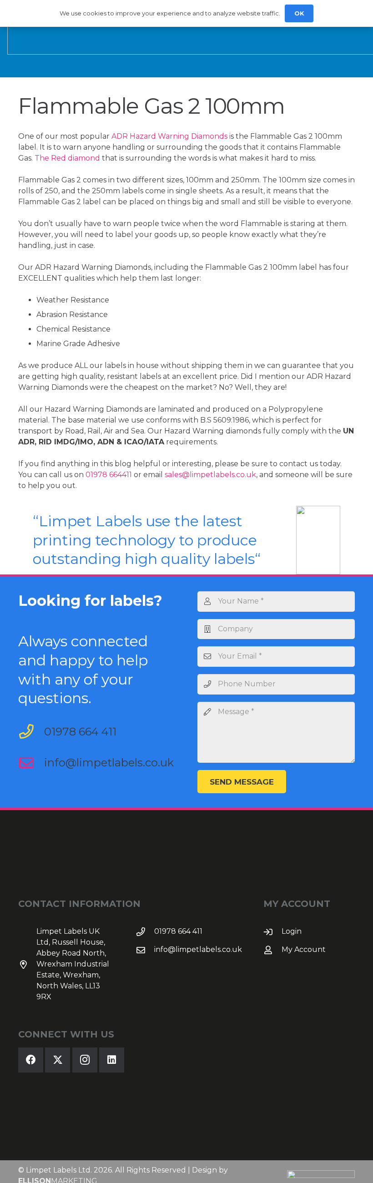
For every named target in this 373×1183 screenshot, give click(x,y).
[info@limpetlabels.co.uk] (31, 762)
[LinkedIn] (111, 1059)
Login (292, 931)
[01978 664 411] (31, 731)
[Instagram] (84, 1059)
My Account (304, 949)
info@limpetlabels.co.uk (109, 762)
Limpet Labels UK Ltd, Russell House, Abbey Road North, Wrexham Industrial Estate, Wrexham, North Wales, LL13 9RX (72, 964)
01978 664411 (109, 474)
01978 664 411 (80, 731)
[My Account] (272, 950)
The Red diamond (67, 158)
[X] (57, 1059)
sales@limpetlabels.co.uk (210, 474)
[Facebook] (30, 1059)
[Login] (272, 931)
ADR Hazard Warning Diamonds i (171, 136)
